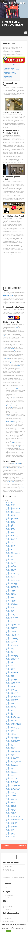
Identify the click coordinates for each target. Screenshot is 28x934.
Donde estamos (7, 79)
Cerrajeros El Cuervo (10, 614)
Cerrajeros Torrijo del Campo (12, 793)
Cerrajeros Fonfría (10, 625)
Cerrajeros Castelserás (11, 594)
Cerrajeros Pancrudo (10, 721)
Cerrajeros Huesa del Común (12, 656)
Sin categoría (7, 897)
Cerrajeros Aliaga (9, 524)
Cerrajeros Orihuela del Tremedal (13, 717)
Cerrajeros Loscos (10, 675)
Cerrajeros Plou (9, 731)
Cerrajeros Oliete (9, 714)
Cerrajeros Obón (9, 709)
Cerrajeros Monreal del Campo (12, 692)
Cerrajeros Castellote (10, 591)
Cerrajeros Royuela (10, 748)
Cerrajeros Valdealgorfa (11, 805)
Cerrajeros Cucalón (10, 613)
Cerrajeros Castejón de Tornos (12, 587)
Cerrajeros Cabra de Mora (11, 566)
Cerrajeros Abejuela (10, 504)
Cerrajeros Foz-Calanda (11, 631)
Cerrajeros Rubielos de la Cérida (13, 751)
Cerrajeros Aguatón (10, 505)
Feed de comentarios (9, 907)
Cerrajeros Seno (9, 767)
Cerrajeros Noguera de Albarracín (13, 704)
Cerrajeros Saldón (10, 755)
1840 (19, 446)
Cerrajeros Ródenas (10, 747)
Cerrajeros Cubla (9, 611)
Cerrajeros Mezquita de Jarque (12, 685)
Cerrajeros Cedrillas (10, 596)
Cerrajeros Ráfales (10, 743)
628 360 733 (14, 7)
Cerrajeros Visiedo (10, 833)
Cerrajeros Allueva (10, 528)
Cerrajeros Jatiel (9, 662)
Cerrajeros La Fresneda (11, 632)
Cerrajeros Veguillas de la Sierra (13, 815)
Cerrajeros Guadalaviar (11, 649)
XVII (18, 467)
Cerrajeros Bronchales (11, 562)
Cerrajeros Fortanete (10, 630)
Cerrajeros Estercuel (10, 622)
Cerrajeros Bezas (9, 556)
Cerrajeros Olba (9, 713)
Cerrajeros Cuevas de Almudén (12, 615)
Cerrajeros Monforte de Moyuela (13, 690)
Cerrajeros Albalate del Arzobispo (13, 512)
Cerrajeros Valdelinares (11, 808)
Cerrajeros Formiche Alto (11, 627)
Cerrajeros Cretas (10, 607)
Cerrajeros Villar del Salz (11, 823)
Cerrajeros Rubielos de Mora (12, 752)
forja (5, 335)
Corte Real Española (16, 463)
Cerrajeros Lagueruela (11, 666)
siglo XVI (6, 467)
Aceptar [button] (8, 930)
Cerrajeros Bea (9, 549)
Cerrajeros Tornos (10, 775)
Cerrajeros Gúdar (9, 651)
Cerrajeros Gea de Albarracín (12, 645)
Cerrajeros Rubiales (10, 750)
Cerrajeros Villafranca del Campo (13, 816)
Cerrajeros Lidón (9, 671)
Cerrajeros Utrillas (10, 801)
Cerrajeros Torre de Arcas (11, 778)
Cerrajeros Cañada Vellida (11, 583)
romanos (7, 358)
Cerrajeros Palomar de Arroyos (12, 720)
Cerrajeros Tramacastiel (11, 795)
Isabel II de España (10, 481)
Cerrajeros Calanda (10, 570)
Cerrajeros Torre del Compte (12, 781)
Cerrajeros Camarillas (10, 576)
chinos (6, 348)
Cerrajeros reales (9, 77)
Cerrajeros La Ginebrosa (11, 646)
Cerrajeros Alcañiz (10, 519)
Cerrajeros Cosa (9, 606)
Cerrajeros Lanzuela (10, 668)
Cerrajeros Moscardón (11, 700)
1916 (8, 431)
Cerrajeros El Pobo (10, 733)
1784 (13, 397)
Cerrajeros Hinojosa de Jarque (12, 654)
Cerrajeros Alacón (10, 509)
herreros (17, 327)
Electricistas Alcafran (12, 879)
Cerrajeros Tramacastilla (11, 796)
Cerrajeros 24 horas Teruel (9, 66)
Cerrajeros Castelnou (10, 593)
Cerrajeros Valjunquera (11, 812)
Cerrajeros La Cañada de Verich (13, 581)
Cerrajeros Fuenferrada (11, 635)
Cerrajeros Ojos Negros (11, 711)
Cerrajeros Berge (9, 555)
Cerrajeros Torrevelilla (10, 791)
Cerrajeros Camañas (10, 573)
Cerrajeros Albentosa (10, 515)
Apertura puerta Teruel (9, 68)
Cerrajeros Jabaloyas (10, 659)
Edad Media (10, 362)
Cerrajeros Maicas (10, 676)
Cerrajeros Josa (9, 665)
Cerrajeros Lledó (9, 673)
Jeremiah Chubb (9, 405)
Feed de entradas (8, 906)
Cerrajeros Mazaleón (10, 683)
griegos (15, 350)
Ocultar (13, 64)
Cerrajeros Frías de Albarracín (12, 634)
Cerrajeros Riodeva (10, 745)
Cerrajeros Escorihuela (11, 620)
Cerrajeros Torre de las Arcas (12, 779)
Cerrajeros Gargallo (10, 644)
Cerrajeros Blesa (9, 559)
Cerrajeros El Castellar (10, 590)
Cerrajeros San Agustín (11, 758)
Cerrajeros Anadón (10, 533)
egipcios (12, 348)
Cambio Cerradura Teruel (9, 72)
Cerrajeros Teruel (9, 771)
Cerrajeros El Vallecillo (10, 813)
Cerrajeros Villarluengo (11, 825)
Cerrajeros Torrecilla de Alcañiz (12, 784)
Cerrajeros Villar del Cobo (11, 822)
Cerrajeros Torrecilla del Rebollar (13, 785)
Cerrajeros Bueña (10, 563)
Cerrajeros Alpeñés (10, 532)
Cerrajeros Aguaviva (10, 507)
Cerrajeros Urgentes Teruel (9, 71)
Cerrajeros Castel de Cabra (12, 589)
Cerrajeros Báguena (10, 545)
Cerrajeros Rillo (9, 744)
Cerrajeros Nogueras (10, 706)
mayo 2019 (7, 887)
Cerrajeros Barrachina (10, 548)
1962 (12, 458)
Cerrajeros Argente (10, 539)
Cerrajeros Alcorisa (10, 521)
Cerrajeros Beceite (10, 550)
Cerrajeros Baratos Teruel (9, 74)
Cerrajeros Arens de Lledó (11, 538)
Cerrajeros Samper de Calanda (12, 757)
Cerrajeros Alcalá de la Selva (12, 518)
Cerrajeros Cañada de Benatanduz (13, 580)
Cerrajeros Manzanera (11, 678)
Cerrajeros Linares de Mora (12, 672)
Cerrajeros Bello (9, 552)
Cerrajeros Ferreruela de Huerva (13, 624)
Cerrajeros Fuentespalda (11, 641)
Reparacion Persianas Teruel (10, 73)
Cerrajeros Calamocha (11, 569)
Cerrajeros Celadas (10, 597)
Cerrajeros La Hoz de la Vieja (12, 655)
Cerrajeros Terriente (10, 769)
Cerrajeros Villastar (10, 829)
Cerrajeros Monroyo (10, 693)
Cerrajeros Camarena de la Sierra (13, 574)
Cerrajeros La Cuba (10, 610)
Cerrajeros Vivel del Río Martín (12, 834)
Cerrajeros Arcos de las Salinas (12, 536)
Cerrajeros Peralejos (10, 727)
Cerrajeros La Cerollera (11, 600)
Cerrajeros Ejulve (9, 618)
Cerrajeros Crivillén (10, 608)
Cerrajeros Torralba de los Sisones (13, 776)
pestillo (18, 365)
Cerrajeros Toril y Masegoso (12, 772)
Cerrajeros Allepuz (10, 525)
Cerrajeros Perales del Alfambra (13, 728)
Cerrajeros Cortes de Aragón (12, 604)
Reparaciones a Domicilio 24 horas (12, 23)
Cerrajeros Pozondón (10, 736)
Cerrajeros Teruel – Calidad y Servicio (11, 69)
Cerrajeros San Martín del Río (12, 760)
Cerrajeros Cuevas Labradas (12, 617)
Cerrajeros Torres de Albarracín (12, 789)
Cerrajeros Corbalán (10, 603)
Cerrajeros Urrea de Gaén (11, 799)
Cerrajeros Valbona (10, 803)
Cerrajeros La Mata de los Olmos (13, 682)
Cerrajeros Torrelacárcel (11, 786)
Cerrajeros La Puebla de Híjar (12, 738)
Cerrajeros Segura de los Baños (13, 765)
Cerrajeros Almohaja (10, 529)
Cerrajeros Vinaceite (10, 832)
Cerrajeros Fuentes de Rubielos (12, 639)
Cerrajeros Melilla (8, 866)
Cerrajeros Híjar (9, 652)
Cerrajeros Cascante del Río (12, 586)
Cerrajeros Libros (9, 669)
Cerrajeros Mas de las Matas (12, 680)
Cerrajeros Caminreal (10, 577)
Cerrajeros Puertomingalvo (12, 741)
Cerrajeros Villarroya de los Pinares (13, 827)
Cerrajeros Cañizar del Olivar (12, 584)
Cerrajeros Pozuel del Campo (12, 737)
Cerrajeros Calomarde (10, 572)
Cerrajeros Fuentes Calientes (12, 637)
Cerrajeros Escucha (10, 621)
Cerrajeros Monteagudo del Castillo (13, 696)
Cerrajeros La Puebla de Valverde (13, 740)
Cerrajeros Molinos (10, 689)
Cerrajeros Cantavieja (10, 579)
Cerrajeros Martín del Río (11, 679)
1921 (8, 435)
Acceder (6, 904)
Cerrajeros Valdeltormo (11, 809)
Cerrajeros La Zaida (9, 872)
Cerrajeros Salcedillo (10, 754)
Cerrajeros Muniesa (10, 703)
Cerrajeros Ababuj (10, 502)
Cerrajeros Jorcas (10, 663)
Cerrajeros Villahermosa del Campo (13, 817)
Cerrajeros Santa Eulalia (11, 762)
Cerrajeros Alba (9, 511)
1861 (22, 451)
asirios (10, 350)
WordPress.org (8, 909)
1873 (17, 421)
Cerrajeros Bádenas (10, 543)
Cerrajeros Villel (9, 830)
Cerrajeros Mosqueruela (11, 702)
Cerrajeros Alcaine (10, 516)
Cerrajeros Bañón (10, 546)
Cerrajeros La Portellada (11, 734)
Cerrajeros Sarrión (10, 764)
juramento (9, 471)
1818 (12, 407)
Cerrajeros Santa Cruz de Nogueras (13, 761)
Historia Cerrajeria (8, 76)
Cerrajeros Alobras (10, 531)
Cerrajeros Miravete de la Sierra (13, 687)
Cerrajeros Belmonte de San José (13, 553)
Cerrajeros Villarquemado (11, 826)
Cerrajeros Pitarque (10, 730)
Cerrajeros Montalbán (10, 695)
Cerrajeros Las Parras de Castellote (13, 723)
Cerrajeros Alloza (9, 526)
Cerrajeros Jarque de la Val (12, 661)
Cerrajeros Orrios (9, 719)
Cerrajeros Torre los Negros (12, 782)
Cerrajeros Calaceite (10, 567)
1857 (8, 415)
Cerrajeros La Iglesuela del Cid (12, 658)
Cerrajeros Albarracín (10, 514)
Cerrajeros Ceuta (8, 867)
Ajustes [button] (3, 931)
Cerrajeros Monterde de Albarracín (13, 697)
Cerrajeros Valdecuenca (11, 806)
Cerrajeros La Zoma (10, 836)
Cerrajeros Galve (9, 642)
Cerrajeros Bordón (10, 560)
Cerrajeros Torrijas (10, 792)
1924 (8, 436)
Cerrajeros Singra (10, 768)
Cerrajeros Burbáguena (11, 565)
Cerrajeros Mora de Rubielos (12, 699)
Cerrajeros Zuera (8, 869)
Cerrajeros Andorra (10, 535)
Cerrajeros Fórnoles (10, 628)
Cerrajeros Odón (9, 710)
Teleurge (22, 487)
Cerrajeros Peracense (10, 726)
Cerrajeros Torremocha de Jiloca (13, 788)
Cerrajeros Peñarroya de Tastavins (13, 724)
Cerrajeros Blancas (10, 557)
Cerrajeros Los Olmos (10, 716)
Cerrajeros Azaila (9, 542)
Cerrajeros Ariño (9, 541)
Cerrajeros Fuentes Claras (11, 638)
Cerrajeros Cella (9, 598)
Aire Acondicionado (9, 895)
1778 (17, 388)
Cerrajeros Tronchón (10, 798)
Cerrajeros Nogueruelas (11, 707)
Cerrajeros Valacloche (10, 802)
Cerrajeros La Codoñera (11, 601)
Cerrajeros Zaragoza (9, 870)
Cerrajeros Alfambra (10, 522)
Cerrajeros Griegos (10, 648)
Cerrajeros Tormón (10, 774)
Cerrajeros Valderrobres (11, 810)
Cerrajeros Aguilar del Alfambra (13, 508)
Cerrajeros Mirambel (10, 686)
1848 (13, 442)
